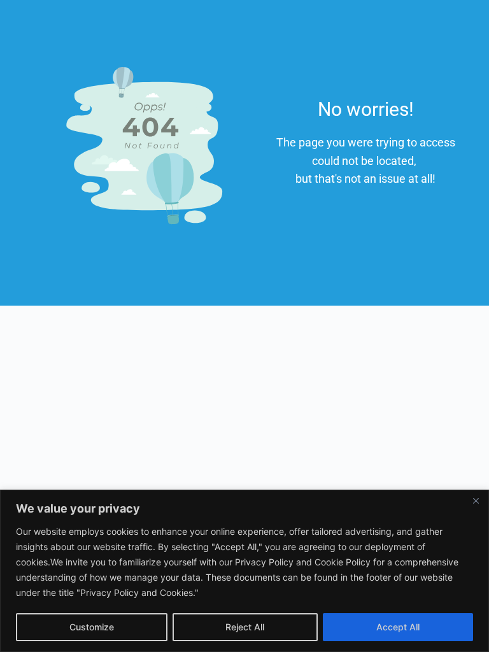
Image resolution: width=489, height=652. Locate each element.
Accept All (398, 626)
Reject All (244, 626)
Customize (91, 626)
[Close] (475, 500)
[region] (244, 571)
